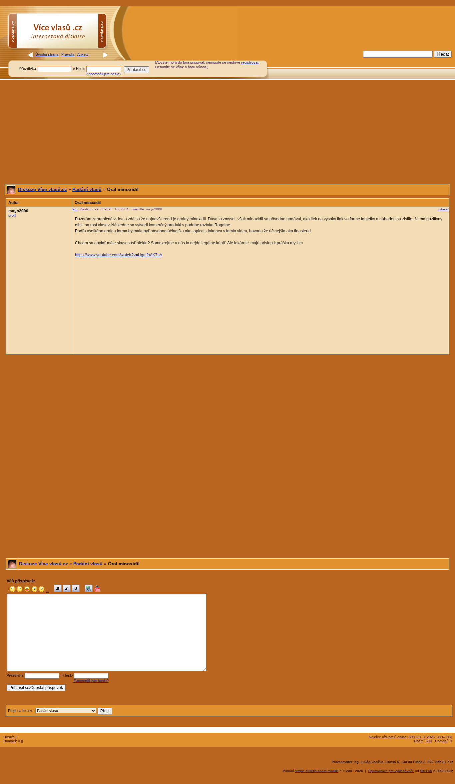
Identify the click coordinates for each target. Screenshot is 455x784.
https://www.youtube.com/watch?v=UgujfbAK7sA (118, 255)
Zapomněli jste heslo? (103, 74)
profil (12, 215)
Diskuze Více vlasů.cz (42, 189)
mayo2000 (18, 211)
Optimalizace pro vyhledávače (391, 771)
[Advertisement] (315, 64)
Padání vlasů (87, 189)
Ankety (83, 54)
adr (75, 209)
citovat (444, 209)
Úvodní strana (46, 54)
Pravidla (67, 54)
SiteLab (426, 771)
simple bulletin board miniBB (316, 771)
